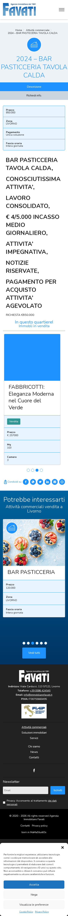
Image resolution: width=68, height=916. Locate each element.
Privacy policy (40, 825)
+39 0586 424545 (40, 690)
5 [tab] (41, 643)
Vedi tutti (34, 653)
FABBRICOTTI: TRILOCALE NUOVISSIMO (34, 393)
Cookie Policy (26, 912)
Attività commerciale (38, 30)
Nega (34, 894)
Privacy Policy (42, 912)
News (34, 752)
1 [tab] (28, 470)
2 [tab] (32, 470)
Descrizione (34, 87)
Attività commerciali (34, 727)
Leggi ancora (40, 357)
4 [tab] (41, 470)
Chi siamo (34, 747)
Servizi (34, 738)
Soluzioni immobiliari (34, 733)
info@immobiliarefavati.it (38, 695)
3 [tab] (37, 470)
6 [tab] (45, 643)
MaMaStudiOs (38, 832)
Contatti (34, 757)
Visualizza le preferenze (34, 905)
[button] (62, 847)
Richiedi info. (34, 95)
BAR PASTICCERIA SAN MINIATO (39, 575)
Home (18, 30)
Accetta (34, 884)
